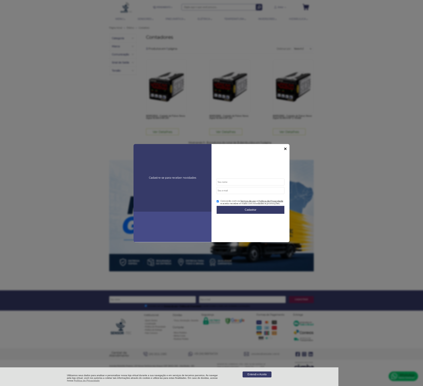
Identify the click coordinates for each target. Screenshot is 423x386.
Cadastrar (250, 209)
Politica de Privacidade (270, 201)
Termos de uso (248, 201)
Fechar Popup (285, 148)
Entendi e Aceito (257, 374)
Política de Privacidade (87, 380)
